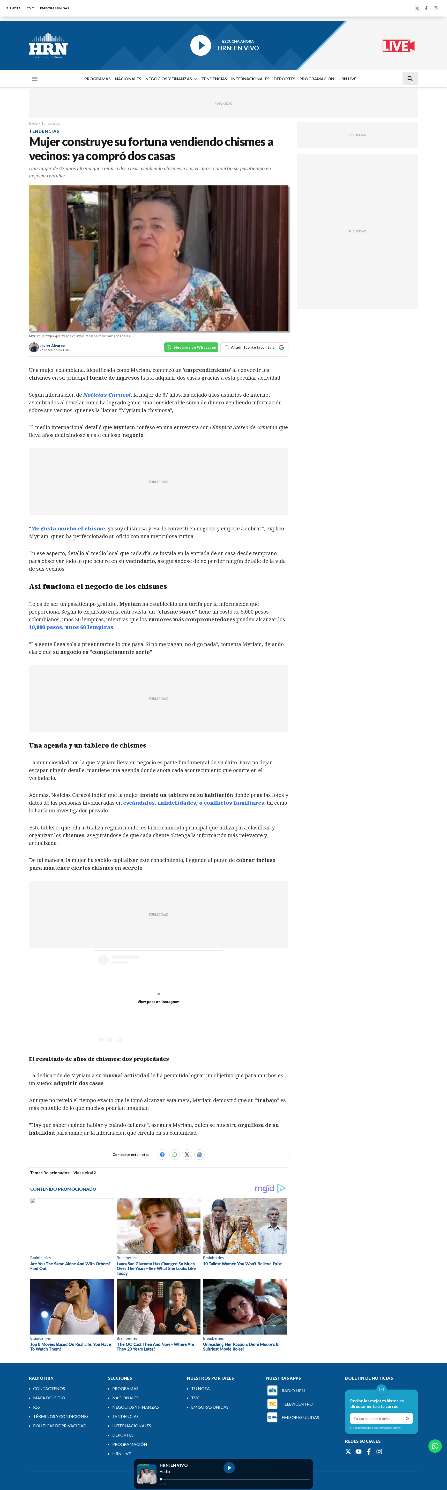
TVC (30, 8)
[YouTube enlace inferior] (358, 1451)
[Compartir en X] (187, 1154)
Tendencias (50, 123)
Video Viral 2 (84, 1172)
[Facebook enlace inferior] (369, 1451)
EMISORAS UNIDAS (54, 8)
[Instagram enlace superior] (436, 8)
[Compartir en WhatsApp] (174, 1154)
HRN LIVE (347, 78)
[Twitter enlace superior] (417, 8)
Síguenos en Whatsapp (195, 347)
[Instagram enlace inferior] (379, 1451)
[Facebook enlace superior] (426, 8)
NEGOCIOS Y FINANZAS (168, 78)
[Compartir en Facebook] (162, 1154)
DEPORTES (284, 78)
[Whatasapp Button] (435, 1446)
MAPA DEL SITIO (49, 1397)
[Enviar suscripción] (408, 1418)
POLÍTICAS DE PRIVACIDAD (59, 1425)
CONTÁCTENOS (49, 1388)
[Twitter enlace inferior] (348, 1451)
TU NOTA (13, 8)
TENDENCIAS (214, 78)
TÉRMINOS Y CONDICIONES (60, 1416)
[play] (229, 1467)
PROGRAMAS (97, 78)
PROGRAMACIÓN (317, 78)
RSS (36, 1407)
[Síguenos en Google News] (199, 1154)
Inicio (33, 123)
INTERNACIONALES (250, 78)
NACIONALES (128, 78)
